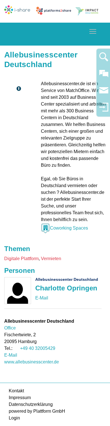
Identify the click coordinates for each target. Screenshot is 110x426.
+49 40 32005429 (37, 348)
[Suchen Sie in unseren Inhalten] (103, 59)
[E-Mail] (41, 298)
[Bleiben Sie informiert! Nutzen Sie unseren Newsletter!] (103, 93)
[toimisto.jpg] (18, 88)
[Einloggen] (103, 109)
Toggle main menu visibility (93, 31)
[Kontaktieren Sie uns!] (103, 76)
